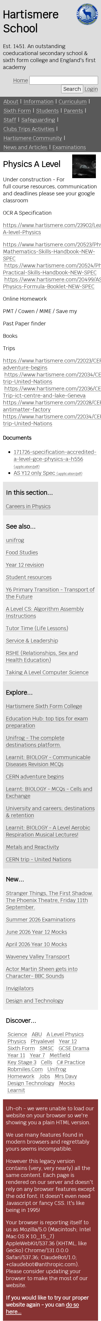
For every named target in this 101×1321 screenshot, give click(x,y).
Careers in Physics (28, 506)
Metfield (60, 1055)
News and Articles (25, 147)
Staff (10, 119)
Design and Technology (35, 1000)
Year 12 (68, 1041)
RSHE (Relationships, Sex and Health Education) (42, 656)
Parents (73, 110)
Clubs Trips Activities (29, 128)
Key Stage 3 (22, 1062)
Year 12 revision (25, 564)
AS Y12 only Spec (48, 472)
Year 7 (37, 1055)
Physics (17, 1041)
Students (47, 110)
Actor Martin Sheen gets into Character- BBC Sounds (42, 972)
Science (17, 1034)
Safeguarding (38, 119)
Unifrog (56, 1069)
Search (72, 88)
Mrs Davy (66, 1076)
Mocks (67, 1083)
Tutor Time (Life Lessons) (37, 628)
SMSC (47, 1048)
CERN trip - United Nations (38, 859)
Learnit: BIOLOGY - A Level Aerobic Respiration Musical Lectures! (48, 831)
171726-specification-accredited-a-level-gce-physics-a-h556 (55, 458)
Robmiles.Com (25, 1069)
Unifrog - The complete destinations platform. (35, 741)
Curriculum (73, 101)
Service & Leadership (32, 640)
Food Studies (22, 552)
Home (20, 80)
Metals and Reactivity (32, 846)
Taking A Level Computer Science (47, 672)
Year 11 (16, 1055)
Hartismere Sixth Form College (44, 706)
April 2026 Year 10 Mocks (36, 944)
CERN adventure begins (35, 776)
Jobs (44, 1076)
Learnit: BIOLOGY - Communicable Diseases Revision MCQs (48, 761)
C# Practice (71, 1062)
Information (38, 101)
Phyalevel (42, 1041)
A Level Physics (65, 1034)
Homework (21, 1076)
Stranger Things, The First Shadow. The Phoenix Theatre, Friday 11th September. (49, 900)
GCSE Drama (73, 1048)
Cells (46, 1062)
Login (91, 88)
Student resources (29, 577)
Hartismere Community (33, 138)
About (11, 101)
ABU (37, 1034)
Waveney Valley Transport (38, 956)
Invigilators (20, 988)
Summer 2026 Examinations (40, 919)
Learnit (16, 1090)
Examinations (69, 147)
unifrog (15, 540)
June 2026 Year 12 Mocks (36, 931)
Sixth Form (17, 110)
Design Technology (31, 1083)
